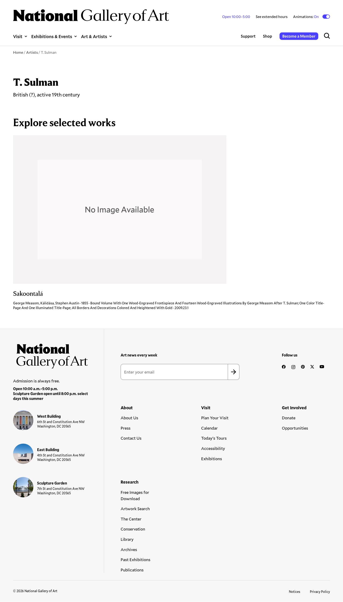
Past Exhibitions (135, 559)
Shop (267, 36)
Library (127, 539)
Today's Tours (214, 438)
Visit (17, 36)
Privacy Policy (320, 591)
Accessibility (213, 448)
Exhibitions (211, 458)
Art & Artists (94, 36)
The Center (131, 519)
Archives (129, 549)
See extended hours (271, 16)
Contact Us (131, 438)
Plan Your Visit (214, 417)
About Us (129, 417)
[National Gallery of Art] (50, 354)
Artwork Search (135, 508)
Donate (288, 417)
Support (248, 36)
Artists (32, 52)
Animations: (306, 16)
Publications (132, 570)
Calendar (209, 428)
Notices (294, 591)
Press (125, 428)
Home (18, 52)
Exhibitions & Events (51, 36)
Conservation (133, 529)
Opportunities (295, 428)
